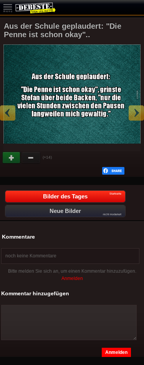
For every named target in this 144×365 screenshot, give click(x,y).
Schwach (31, 158)
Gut (12, 158)
